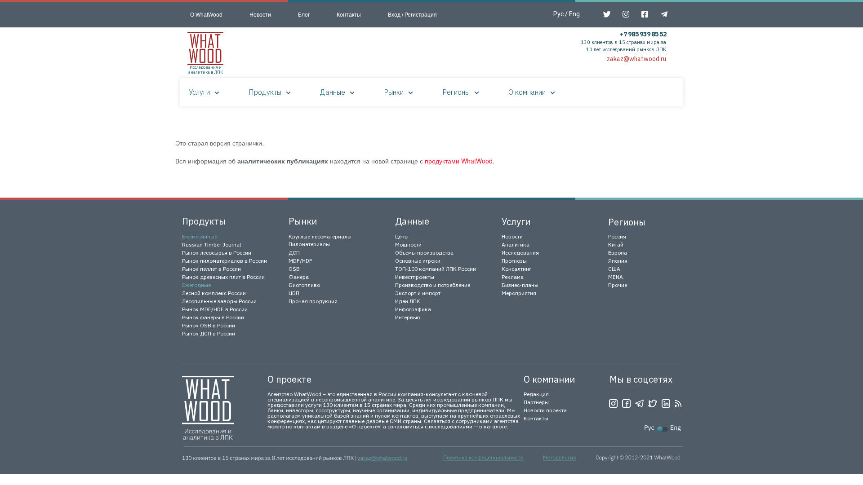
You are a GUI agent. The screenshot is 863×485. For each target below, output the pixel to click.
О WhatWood (206, 15)
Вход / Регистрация (412, 15)
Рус (558, 14)
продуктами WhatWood (459, 160)
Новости (260, 15)
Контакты (349, 15)
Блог (304, 15)
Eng (574, 14)
